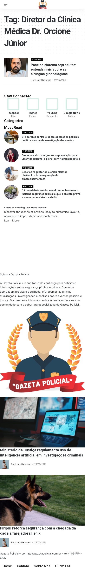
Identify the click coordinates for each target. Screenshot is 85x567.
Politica (27, 133)
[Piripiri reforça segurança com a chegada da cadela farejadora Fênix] (42, 500)
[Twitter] (33, 108)
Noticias (36, 60)
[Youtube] (52, 108)
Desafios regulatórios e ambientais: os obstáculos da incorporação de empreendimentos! (44, 175)
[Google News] (72, 108)
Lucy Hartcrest (43, 80)
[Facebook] (13, 108)
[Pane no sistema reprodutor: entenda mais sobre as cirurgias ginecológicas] (16, 67)
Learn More (11, 220)
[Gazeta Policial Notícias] (42, 4)
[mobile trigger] (7, 4)
